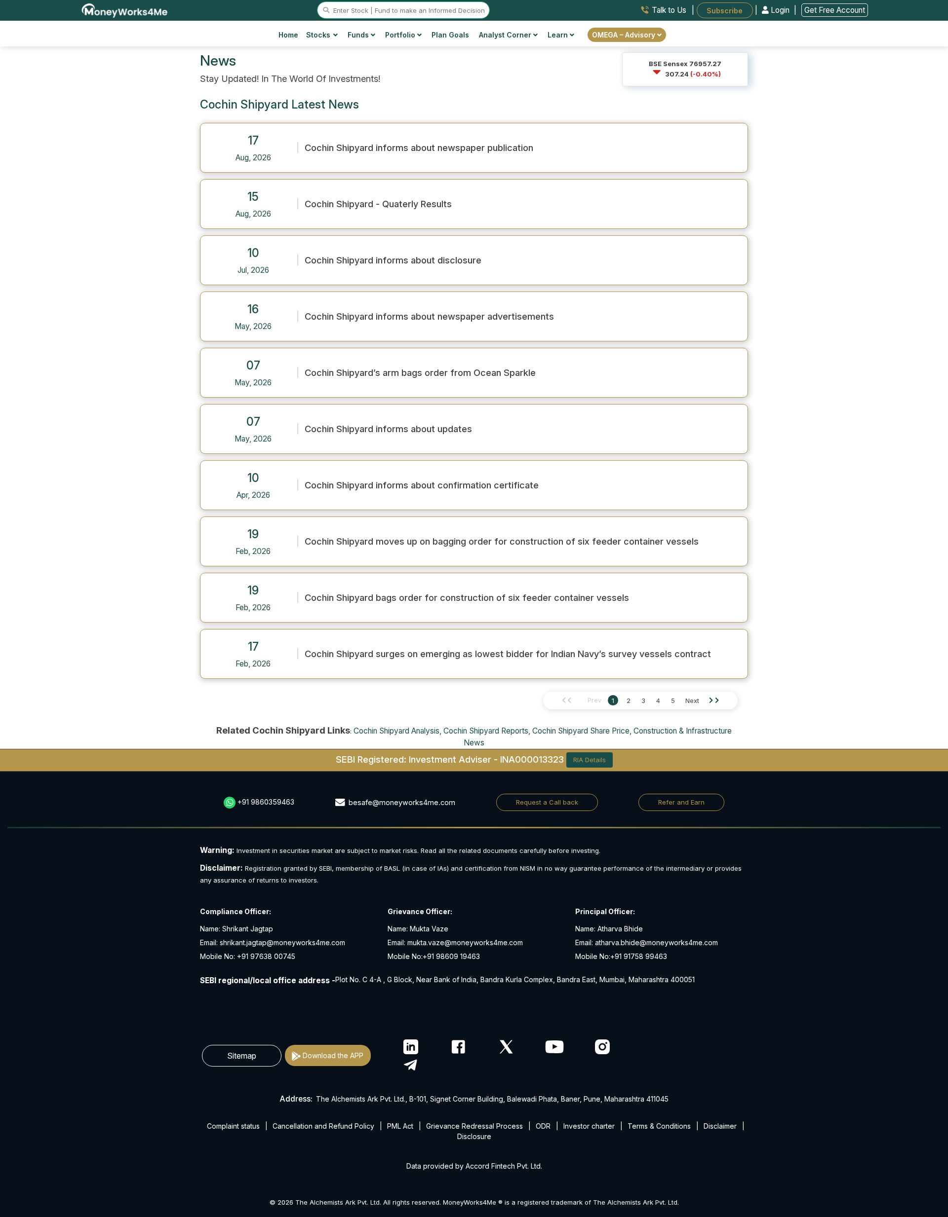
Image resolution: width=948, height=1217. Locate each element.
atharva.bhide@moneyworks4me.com (656, 942)
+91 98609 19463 (451, 956)
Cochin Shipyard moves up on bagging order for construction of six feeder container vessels (502, 541)
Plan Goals (450, 35)
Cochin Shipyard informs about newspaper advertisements (429, 316)
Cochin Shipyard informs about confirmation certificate (422, 484)
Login (780, 10)
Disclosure (474, 1136)
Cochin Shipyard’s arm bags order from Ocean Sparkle (420, 372)
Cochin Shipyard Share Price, (582, 731)
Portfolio (401, 35)
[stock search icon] (326, 10)
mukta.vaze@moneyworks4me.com (465, 942)
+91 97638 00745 (265, 956)
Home (288, 35)
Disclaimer (720, 1126)
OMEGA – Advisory (624, 35)
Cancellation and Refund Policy (323, 1126)
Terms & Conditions (659, 1126)
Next (692, 700)
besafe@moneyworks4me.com (402, 802)
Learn (559, 35)
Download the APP (333, 1055)
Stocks (318, 35)
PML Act (400, 1126)
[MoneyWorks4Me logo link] (125, 9)
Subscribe (725, 10)
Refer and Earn (681, 802)
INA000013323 (532, 759)
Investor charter (589, 1126)
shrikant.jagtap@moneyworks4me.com (282, 942)
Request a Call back (547, 802)
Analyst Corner (506, 35)
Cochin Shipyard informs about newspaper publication (419, 147)
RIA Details (589, 760)
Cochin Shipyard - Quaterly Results (378, 203)
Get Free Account (834, 10)
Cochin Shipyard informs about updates (388, 428)
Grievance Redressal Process (474, 1126)
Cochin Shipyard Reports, (486, 731)
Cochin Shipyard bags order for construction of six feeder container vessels (467, 597)
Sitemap (241, 1056)
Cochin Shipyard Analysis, (397, 731)
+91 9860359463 (265, 802)
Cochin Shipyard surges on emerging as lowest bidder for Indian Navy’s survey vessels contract (508, 653)
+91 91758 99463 (638, 956)
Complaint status (233, 1126)
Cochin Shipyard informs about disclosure (393, 260)
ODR (543, 1126)
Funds (359, 35)
